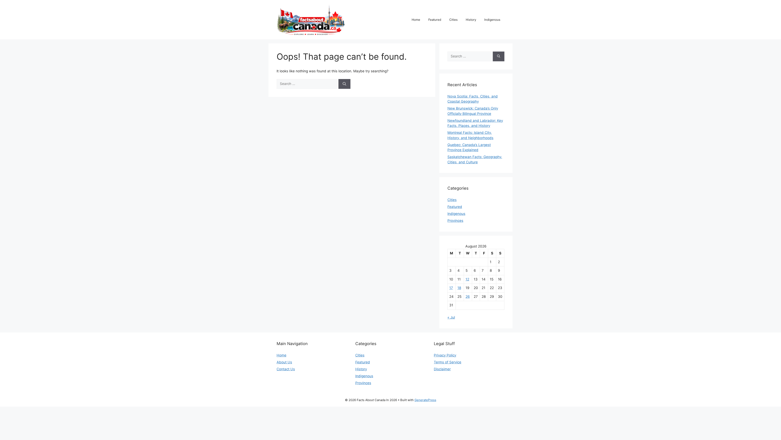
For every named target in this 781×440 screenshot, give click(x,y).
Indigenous (492, 20)
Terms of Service (447, 362)
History (471, 20)
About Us (284, 362)
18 (459, 288)
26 (468, 297)
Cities (453, 20)
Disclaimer (442, 369)
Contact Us (286, 369)
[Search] (344, 84)
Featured (434, 20)
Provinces (455, 221)
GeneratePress (425, 400)
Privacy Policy (445, 355)
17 (451, 288)
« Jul (451, 317)
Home (416, 20)
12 (467, 279)
